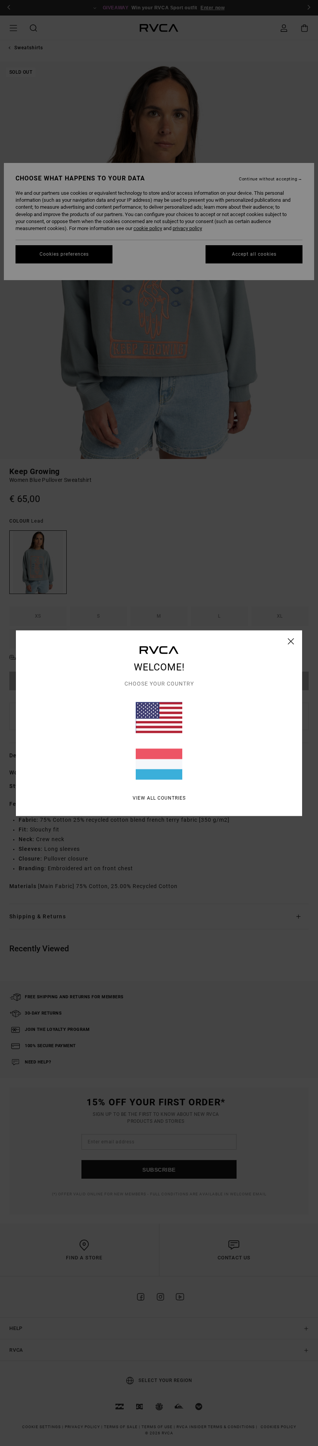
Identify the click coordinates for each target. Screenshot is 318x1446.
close (291, 641)
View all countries (159, 797)
